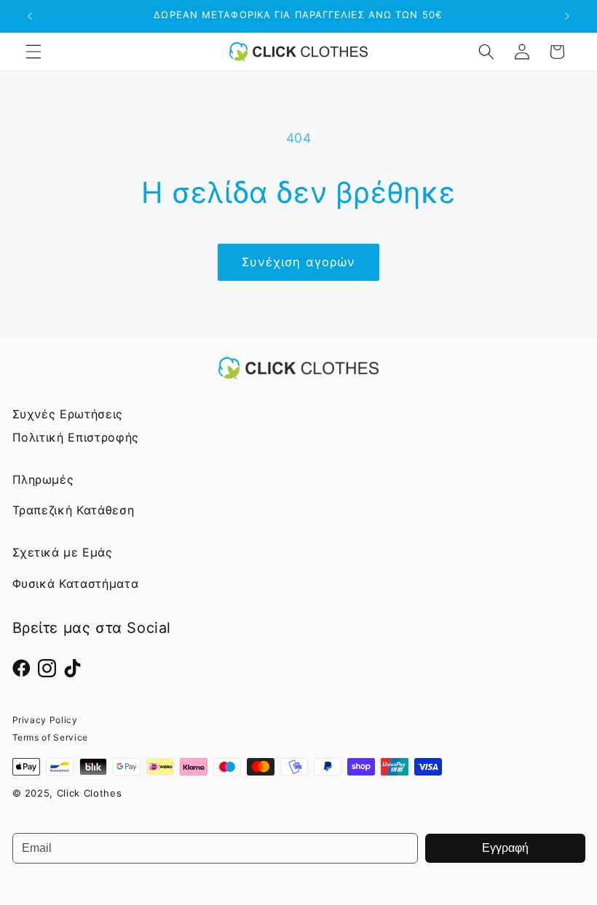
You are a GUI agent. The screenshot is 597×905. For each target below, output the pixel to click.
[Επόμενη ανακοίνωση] (567, 16)
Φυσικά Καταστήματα (75, 583)
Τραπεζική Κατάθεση (73, 510)
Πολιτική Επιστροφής (76, 437)
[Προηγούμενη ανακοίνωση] (30, 16)
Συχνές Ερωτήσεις (68, 414)
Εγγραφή (505, 848)
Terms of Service (50, 737)
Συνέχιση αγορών (299, 262)
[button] (33, 51)
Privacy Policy (45, 719)
